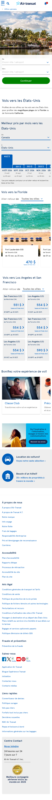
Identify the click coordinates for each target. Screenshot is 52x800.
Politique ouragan (10, 703)
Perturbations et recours (13, 608)
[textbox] (26, 61)
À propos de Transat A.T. (12, 512)
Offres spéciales (10, 9)
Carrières (6, 545)
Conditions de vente (11, 594)
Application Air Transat (12, 667)
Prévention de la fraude (12, 646)
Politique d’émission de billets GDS (17, 633)
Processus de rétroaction (13, 567)
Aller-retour (8, 198)
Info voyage (7, 521)
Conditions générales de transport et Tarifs (21, 589)
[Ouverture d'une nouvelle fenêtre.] (4, 659)
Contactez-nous (9, 681)
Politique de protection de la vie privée (19, 599)
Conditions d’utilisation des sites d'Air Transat (22, 613)
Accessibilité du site (11, 572)
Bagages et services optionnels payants (19, 628)
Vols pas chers (8, 708)
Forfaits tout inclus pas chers (15, 712)
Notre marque (8, 517)
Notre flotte (7, 526)
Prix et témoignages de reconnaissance (19, 540)
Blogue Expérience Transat (14, 671)
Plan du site (7, 576)
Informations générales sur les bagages (19, 731)
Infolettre (6, 676)
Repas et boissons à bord (13, 726)
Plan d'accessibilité (10, 558)
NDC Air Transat (9, 722)
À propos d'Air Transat (11, 507)
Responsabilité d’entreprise (14, 535)
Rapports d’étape (9, 562)
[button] (26, 80)
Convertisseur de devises (13, 698)
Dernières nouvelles (11, 717)
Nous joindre (11, 746)
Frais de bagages (9, 531)
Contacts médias (9, 685)
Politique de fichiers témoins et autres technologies (25, 603)
